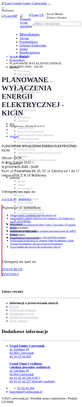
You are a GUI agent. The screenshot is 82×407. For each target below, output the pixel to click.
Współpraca (23, 120)
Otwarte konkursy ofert (28, 138)
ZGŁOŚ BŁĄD (9, 199)
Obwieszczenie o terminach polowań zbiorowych (33, 215)
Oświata (21, 184)
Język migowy (24, 117)
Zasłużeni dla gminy (27, 110)
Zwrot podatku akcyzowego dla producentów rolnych (35, 247)
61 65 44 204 (26, 388)
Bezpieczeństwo (25, 188)
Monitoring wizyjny (22, 313)
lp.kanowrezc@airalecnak (26, 391)
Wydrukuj (14, 136)
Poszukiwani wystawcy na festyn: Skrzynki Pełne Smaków (38, 237)
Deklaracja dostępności (24, 317)
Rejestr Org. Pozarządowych (31, 131)
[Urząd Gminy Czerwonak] (24, 3)
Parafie (21, 195)
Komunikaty (17, 60)
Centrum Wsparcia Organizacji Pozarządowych (39, 152)
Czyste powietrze (17, 234)
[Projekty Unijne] (38, 17)
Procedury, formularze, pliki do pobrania (36, 159)
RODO (14, 306)
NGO (12, 124)
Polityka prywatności (23, 310)
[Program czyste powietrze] (24, 18)
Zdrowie (21, 181)
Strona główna (18, 56)
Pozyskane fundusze (19, 227)
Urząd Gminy (24, 70)
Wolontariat (23, 156)
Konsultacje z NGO (26, 149)
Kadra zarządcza (25, 74)
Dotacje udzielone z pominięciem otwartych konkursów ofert (46, 142)
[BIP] (11, 17)
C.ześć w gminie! (25, 202)
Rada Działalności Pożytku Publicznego (36, 135)
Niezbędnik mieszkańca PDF (31, 213)
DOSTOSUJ (24, 199)
